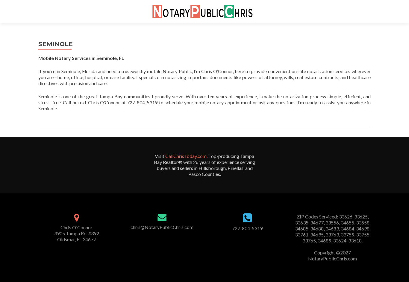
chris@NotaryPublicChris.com (162, 227)
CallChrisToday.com (186, 156)
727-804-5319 (247, 228)
